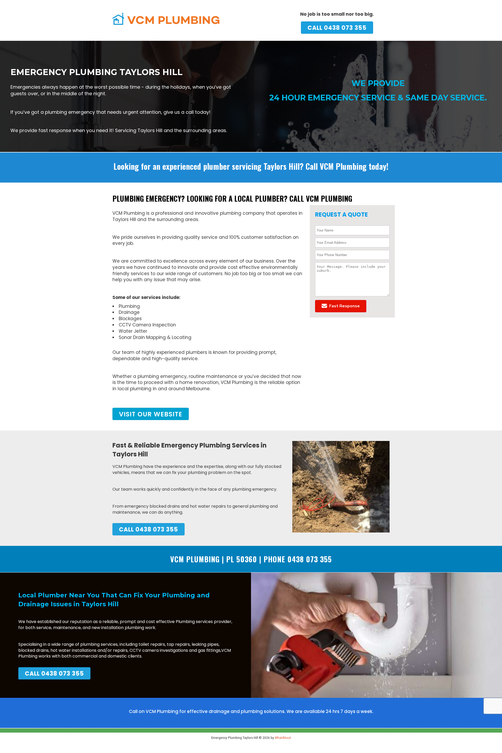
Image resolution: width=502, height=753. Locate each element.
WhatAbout (283, 737)
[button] (340, 306)
